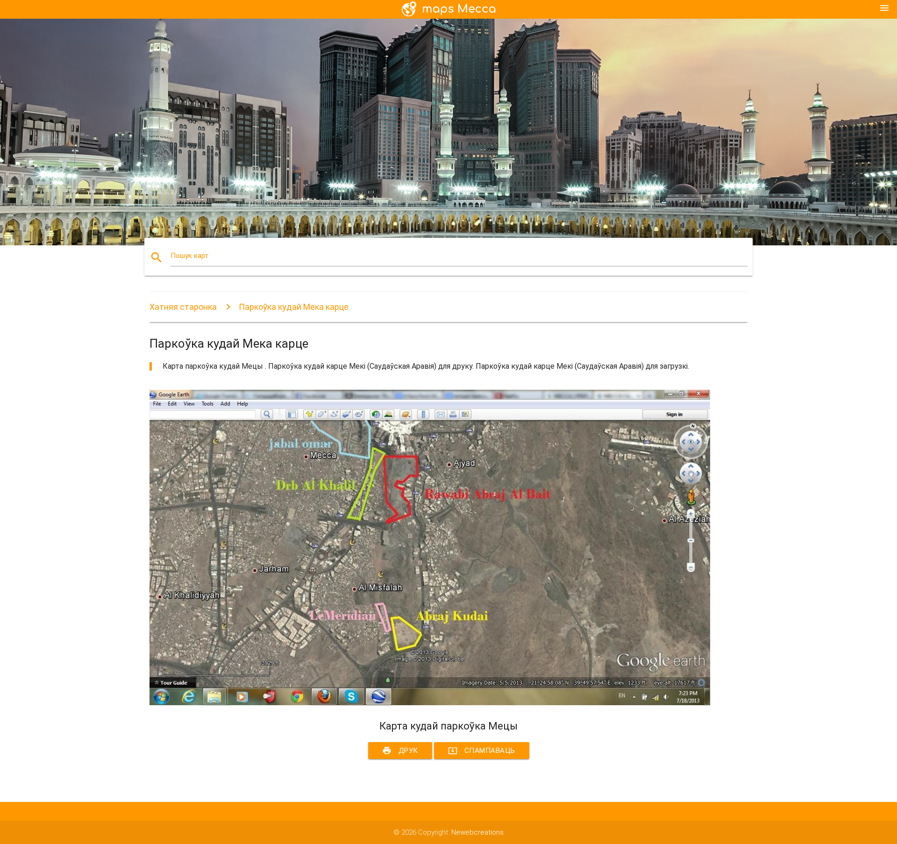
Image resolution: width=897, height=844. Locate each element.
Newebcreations (477, 832)
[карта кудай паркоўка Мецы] (430, 703)
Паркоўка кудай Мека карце (294, 307)
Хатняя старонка (183, 307)
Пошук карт (190, 255)
